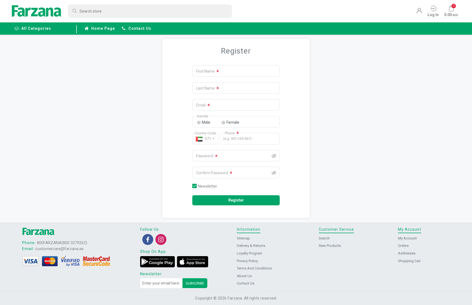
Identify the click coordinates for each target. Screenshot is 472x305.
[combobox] (205, 138)
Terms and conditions (254, 268)
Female (232, 122)
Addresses (406, 253)
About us (244, 276)
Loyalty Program (249, 253)
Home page (103, 28)
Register (236, 200)
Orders (403, 246)
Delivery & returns (251, 246)
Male (206, 122)
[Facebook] (148, 239)
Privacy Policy (247, 261)
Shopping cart (409, 261)
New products (330, 246)
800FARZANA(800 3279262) (62, 242)
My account (407, 238)
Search (324, 238)
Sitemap (243, 238)
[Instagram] (161, 239)
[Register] (419, 12)
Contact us (139, 28)
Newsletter (207, 186)
